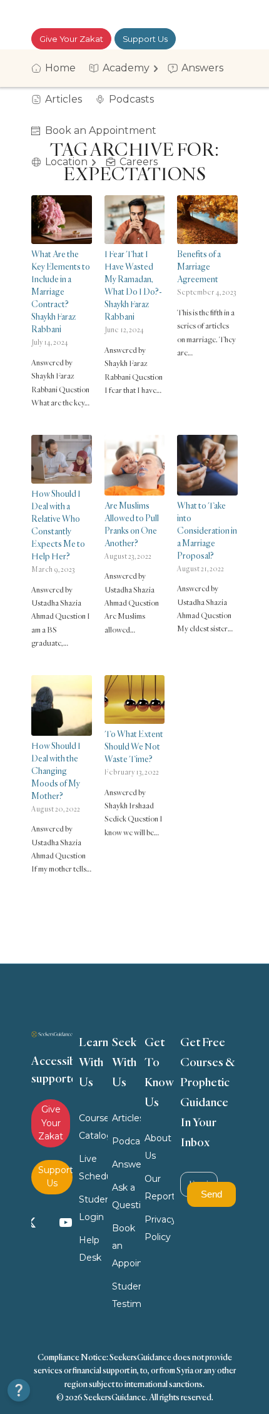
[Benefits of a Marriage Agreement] (207, 219)
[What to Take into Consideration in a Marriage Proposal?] (207, 465)
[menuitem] (57, 68)
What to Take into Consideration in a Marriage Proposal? (207, 530)
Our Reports (159, 1187)
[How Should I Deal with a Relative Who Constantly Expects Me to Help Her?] (61, 459)
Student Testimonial (126, 1295)
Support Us (145, 39)
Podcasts (126, 1141)
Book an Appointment (126, 1246)
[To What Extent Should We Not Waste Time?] (134, 699)
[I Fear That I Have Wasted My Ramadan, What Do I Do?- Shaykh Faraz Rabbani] (134, 219)
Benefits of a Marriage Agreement (199, 266)
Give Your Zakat (71, 39)
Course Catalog (93, 1126)
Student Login (93, 1208)
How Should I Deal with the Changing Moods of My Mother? (56, 770)
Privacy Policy (159, 1228)
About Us (158, 1146)
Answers (126, 1164)
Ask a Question (126, 1196)
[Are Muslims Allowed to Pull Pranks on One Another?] (134, 465)
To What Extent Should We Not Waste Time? (133, 746)
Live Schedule (93, 1167)
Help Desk (90, 1248)
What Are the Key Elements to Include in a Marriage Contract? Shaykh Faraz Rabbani (60, 291)
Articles (126, 1118)
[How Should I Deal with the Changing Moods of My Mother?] (61, 705)
